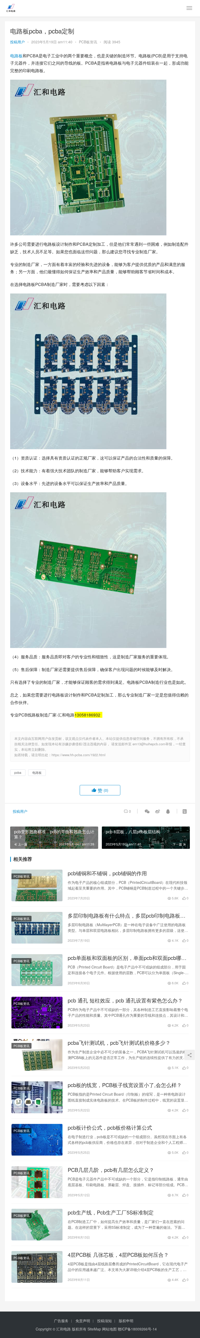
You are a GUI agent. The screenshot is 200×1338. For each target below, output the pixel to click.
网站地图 (109, 1329)
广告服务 (61, 1320)
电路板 (16, 56)
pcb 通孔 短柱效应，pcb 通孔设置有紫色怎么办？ (125, 1000)
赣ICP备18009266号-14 (137, 1329)
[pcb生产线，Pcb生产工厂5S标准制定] (37, 1224)
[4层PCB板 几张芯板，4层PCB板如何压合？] (37, 1267)
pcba (17, 772)
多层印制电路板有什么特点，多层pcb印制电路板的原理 (126, 915)
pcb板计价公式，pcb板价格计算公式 (110, 1127)
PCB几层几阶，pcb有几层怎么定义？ (111, 1169)
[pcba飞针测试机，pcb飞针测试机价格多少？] (37, 1055)
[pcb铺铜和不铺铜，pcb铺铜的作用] (37, 885)
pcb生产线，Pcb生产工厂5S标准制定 (111, 1212)
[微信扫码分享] (147, 811)
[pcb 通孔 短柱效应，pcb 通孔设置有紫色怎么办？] (37, 1012)
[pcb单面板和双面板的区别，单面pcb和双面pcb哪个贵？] (37, 970)
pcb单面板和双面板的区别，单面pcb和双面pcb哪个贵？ (127, 957)
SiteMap (94, 1329)
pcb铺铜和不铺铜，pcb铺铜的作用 (107, 873)
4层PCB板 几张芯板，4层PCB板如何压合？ (118, 1254)
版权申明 (126, 1320)
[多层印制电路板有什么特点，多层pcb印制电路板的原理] (37, 928)
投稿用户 (17, 41)
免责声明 (83, 1320)
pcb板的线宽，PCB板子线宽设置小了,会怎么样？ (125, 1085)
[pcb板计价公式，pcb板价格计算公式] (37, 1140)
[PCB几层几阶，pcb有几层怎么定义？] (37, 1182)
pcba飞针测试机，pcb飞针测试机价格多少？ (119, 1042)
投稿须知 (104, 1320)
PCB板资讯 (88, 41)
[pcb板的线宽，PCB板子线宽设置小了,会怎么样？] (37, 1097)
